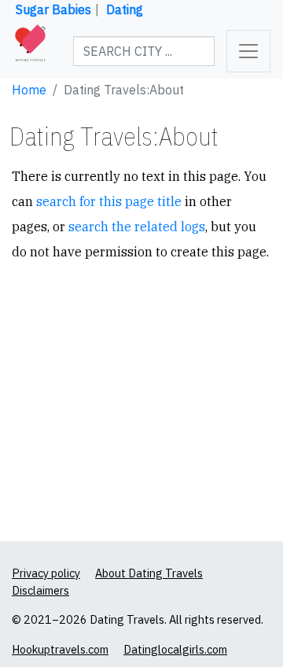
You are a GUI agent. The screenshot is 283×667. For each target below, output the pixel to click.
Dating (124, 9)
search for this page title (109, 201)
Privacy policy (46, 573)
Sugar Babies (53, 9)
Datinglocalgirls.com (175, 649)
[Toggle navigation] (248, 51)
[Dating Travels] (31, 51)
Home (29, 90)
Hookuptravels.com (60, 649)
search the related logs (136, 226)
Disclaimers (40, 590)
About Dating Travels (149, 573)
